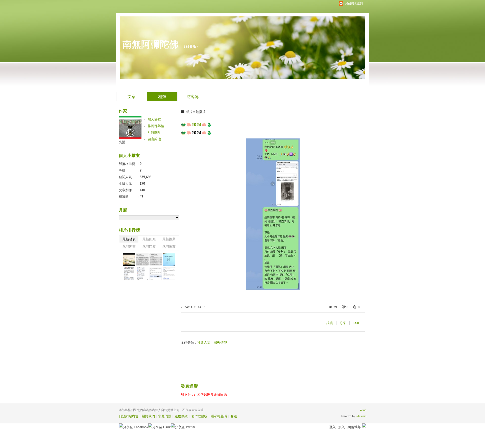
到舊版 (191, 46)
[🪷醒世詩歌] (142, 259)
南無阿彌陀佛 (151, 44)
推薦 (329, 323)
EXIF (356, 323)
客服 (233, 416)
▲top (362, 410)
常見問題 (164, 416)
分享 (343, 323)
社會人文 (203, 342)
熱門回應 (149, 247)
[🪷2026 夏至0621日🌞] (129, 259)
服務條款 (181, 416)
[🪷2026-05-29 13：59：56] (169, 259)
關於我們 (148, 416)
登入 (332, 427)
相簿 (162, 96)
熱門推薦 (169, 247)
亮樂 (122, 142)
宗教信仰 (220, 342)
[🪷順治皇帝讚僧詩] (156, 259)
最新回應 (149, 239)
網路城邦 (354, 427)
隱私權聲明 (219, 416)
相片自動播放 (196, 112)
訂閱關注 (154, 132)
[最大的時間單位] (169, 273)
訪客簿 (193, 96)
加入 (341, 427)
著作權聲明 (199, 416)
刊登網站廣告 (128, 416)
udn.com (361, 416)
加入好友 (154, 119)
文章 (132, 96)
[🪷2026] (129, 273)
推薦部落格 (156, 126)
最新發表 (129, 239)
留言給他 (154, 139)
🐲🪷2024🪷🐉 (196, 125)
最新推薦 (169, 239)
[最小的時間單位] (156, 273)
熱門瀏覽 (129, 247)
